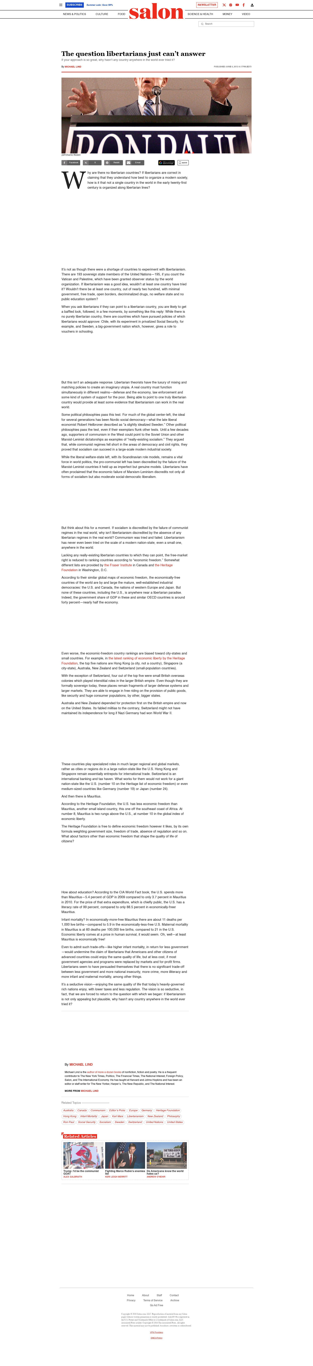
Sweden (119, 1122)
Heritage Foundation (168, 1110)
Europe (133, 1110)
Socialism (105, 1122)
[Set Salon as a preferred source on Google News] (166, 162)
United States (175, 1122)
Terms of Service (153, 1300)
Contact (174, 1295)
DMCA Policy (156, 1338)
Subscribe (74, 5)
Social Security (86, 1122)
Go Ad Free (156, 1305)
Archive (174, 1300)
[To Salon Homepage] (156, 11)
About (145, 1295)
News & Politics (74, 14)
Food (121, 14)
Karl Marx (117, 1116)
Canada (82, 1110)
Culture (102, 14)
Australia (68, 1110)
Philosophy (173, 1116)
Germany (146, 1110)
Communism (97, 1110)
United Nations (154, 1122)
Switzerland (135, 1122)
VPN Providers (156, 1333)
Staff (159, 1295)
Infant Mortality (88, 1116)
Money (227, 14)
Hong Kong (69, 1116)
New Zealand (155, 1116)
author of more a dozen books (104, 1072)
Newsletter (207, 5)
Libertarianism (135, 1116)
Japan (104, 1116)
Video (246, 14)
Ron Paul (68, 1122)
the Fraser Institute (118, 565)
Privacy (131, 1300)
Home (130, 1295)
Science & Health (200, 14)
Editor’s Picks (117, 1110)
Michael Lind (73, 67)
